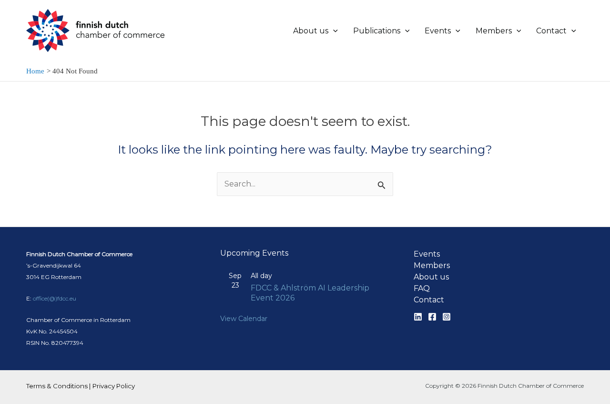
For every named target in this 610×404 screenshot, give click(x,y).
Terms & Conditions (57, 386)
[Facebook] (432, 316)
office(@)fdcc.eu (54, 298)
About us (431, 276)
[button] (333, 31)
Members (432, 265)
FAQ (422, 288)
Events (427, 254)
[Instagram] (446, 316)
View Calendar (243, 318)
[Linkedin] (418, 316)
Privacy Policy (113, 386)
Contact (429, 299)
